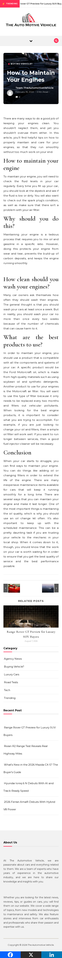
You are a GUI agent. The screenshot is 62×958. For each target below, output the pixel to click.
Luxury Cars (11, 674)
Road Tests (11, 682)
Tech (7, 690)
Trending (10, 698)
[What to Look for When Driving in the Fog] (51, 588)
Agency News (13, 658)
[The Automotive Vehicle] (31, 20)
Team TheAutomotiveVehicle (35, 87)
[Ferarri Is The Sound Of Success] (11, 588)
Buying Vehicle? (14, 666)
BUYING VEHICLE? (21, 64)
